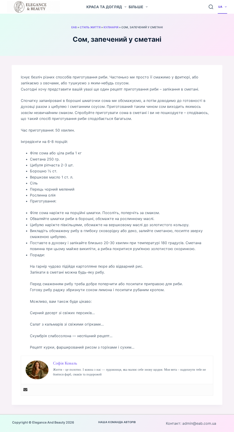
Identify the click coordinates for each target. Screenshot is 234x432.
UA (220, 6)
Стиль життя (90, 27)
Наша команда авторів (117, 422)
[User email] (25, 390)
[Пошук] (211, 7)
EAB (74, 27)
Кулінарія (111, 27)
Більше (136, 7)
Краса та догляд (104, 7)
